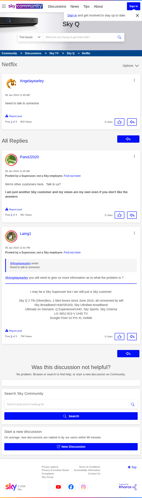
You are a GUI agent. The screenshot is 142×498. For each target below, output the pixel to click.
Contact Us (94, 473)
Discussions (57, 6)
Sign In (133, 6)
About (98, 6)
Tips (86, 6)
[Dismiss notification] (137, 15)
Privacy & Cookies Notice (55, 470)
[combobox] (79, 37)
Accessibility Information (87, 470)
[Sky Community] (25, 6)
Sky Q (71, 24)
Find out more (72, 175)
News (74, 6)
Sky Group (47, 477)
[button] (134, 80)
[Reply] (132, 122)
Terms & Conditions (89, 466)
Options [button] (128, 65)
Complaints (48, 473)
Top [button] (133, 467)
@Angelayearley (20, 263)
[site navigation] (4, 6)
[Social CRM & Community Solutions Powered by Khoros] (127, 487)
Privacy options (50, 466)
